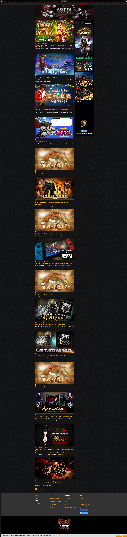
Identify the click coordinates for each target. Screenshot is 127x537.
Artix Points (82, 497)
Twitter (85, 130)
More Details (119, 535)
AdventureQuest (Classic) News (55, 501)
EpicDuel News (52, 505)
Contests (66, 501)
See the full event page (61, 454)
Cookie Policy (57, 535)
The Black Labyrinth (56, 326)
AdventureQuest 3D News (54, 498)
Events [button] (75, 4)
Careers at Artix (38, 497)
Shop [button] (66, 4)
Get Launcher (82, 4)
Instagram (85, 133)
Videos (66, 504)
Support (70, 4)
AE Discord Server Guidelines (70, 498)
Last (42, 489)
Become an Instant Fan (69, 497)
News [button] (54, 4)
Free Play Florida (51, 143)
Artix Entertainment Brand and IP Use (71, 508)
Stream (66, 505)
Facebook (79, 133)
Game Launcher (37, 503)
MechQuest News (53, 504)
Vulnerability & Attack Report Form (71, 507)
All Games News (53, 507)
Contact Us (37, 498)
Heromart (81, 498)
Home (45, 4)
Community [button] (60, 4)
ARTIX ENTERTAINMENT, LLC (64, 528)
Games (49, 4)
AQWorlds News (53, 497)
